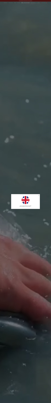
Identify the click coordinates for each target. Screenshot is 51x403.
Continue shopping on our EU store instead (25, 206)
